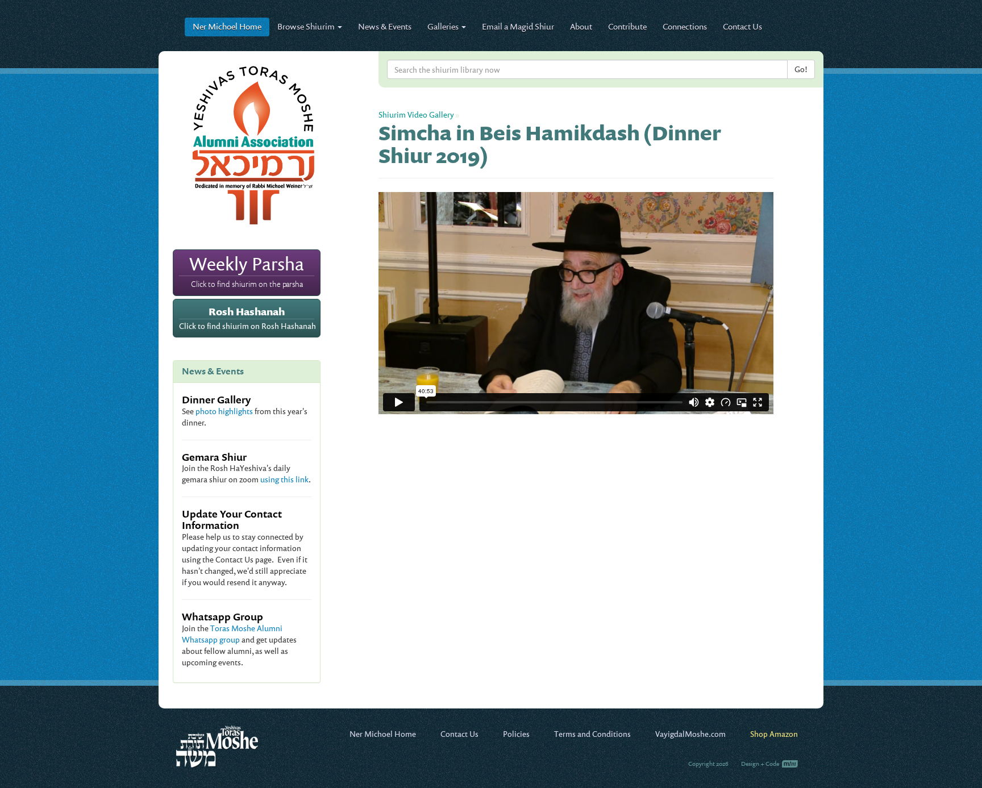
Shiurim (306, 26)
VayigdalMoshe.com (690, 733)
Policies (516, 733)
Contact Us (742, 26)
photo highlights (224, 411)
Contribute (627, 26)
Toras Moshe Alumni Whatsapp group (232, 634)
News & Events (384, 26)
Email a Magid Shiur (518, 26)
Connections (685, 26)
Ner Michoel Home (382, 733)
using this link (284, 479)
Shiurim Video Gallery (416, 114)
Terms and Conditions (592, 733)
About (581, 26)
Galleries (443, 26)
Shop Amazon (774, 733)
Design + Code (760, 763)
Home (227, 26)
